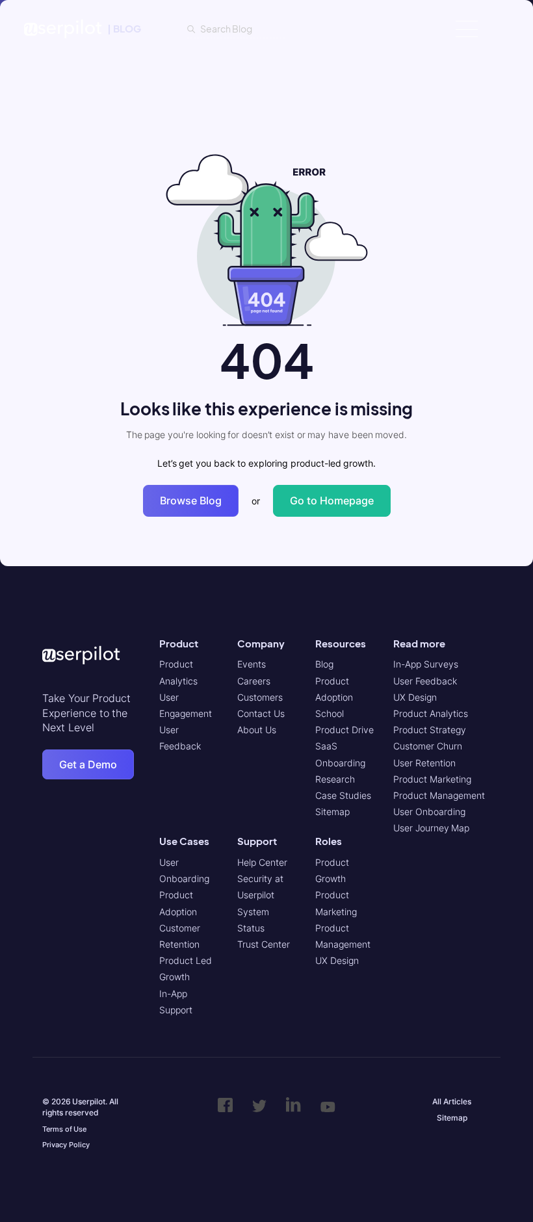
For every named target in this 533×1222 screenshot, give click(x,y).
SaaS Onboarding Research (340, 762)
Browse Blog (191, 500)
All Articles (451, 1101)
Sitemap (332, 811)
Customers (260, 697)
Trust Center (263, 944)
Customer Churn (427, 745)
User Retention (424, 762)
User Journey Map (431, 827)
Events (251, 664)
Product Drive (344, 729)
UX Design (337, 960)
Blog (324, 664)
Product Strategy (429, 729)
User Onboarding (429, 811)
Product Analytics (430, 713)
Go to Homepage (332, 500)
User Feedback (425, 680)
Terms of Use (64, 1129)
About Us (256, 729)
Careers (253, 680)
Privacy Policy (66, 1144)
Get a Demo (88, 764)
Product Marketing (432, 779)
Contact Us (261, 713)
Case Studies (343, 795)
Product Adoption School (334, 697)
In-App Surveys (425, 664)
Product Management (439, 795)
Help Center (262, 862)
